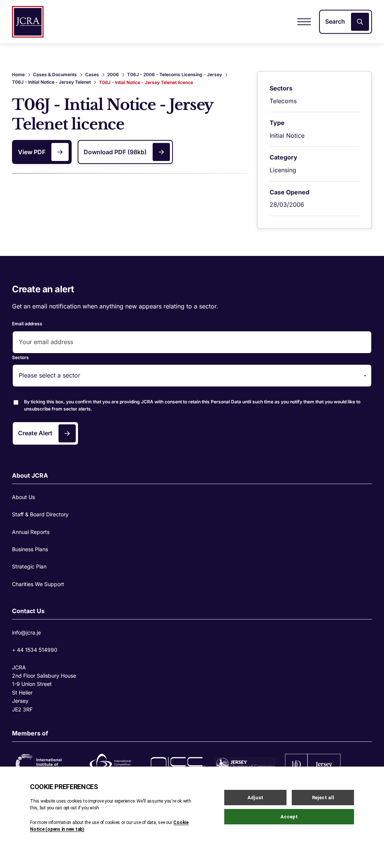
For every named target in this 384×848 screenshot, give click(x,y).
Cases (92, 74)
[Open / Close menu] (304, 22)
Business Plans (30, 549)
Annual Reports (31, 532)
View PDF (31, 152)
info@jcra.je (26, 632)
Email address (27, 323)
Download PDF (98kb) (115, 152)
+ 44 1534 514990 (34, 650)
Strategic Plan (29, 566)
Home (18, 74)
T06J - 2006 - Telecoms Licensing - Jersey (174, 74)
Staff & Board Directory (40, 514)
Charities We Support (38, 584)
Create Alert (35, 433)
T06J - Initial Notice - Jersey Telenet (51, 82)
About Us (23, 497)
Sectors (20, 357)
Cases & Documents (55, 74)
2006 (113, 74)
